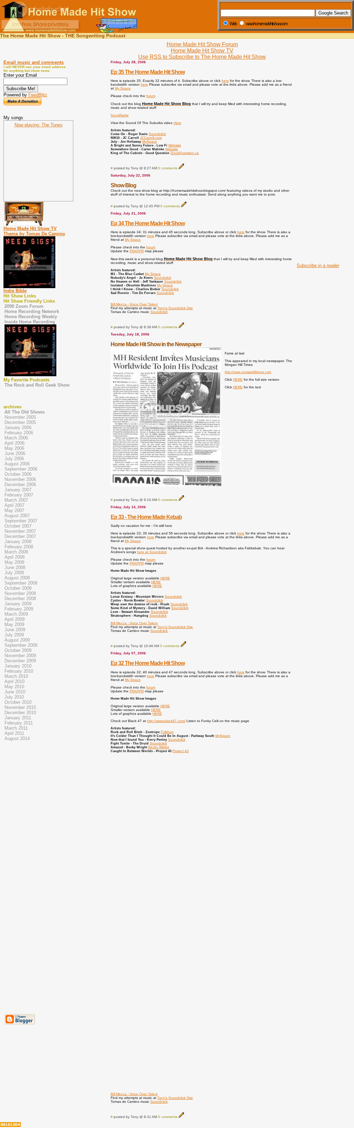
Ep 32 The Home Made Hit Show (148, 663)
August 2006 (17, 463)
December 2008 (20, 598)
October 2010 (17, 702)
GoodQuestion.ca (184, 153)
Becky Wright (158, 747)
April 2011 (14, 733)
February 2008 (18, 546)
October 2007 (17, 526)
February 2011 (18, 723)
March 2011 (16, 728)
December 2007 (20, 536)
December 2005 (20, 422)
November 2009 (20, 655)
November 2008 (20, 593)
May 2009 (14, 624)
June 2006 (14, 453)
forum (150, 96)
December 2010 (20, 712)
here (225, 81)
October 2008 (17, 588)
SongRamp (120, 115)
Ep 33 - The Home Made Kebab (146, 517)
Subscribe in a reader (318, 265)
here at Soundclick (152, 552)
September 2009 (20, 645)
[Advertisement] (316, 154)
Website (174, 145)
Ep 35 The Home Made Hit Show (148, 72)
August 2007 (17, 515)
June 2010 (14, 691)
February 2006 (18, 432)
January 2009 (17, 603)
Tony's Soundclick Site (175, 308)
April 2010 (14, 681)
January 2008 (17, 541)
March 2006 (16, 437)
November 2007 (20, 531)
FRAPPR (137, 251)
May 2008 (14, 562)
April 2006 (14, 443)
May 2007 (14, 510)
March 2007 (16, 500)
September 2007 (20, 520)
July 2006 (14, 458)
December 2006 (20, 484)
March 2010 (16, 676)
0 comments (167, 168)
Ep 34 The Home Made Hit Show (148, 223)
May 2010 (14, 686)
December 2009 (20, 660)
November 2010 (20, 707)
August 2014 (17, 738)
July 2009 (14, 634)
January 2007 (17, 489)
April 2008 (14, 557)
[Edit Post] (181, 168)
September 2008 (20, 583)
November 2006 (20, 479)
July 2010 (14, 697)
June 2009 (14, 629)
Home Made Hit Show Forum (202, 44)
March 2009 (16, 614)
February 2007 (18, 494)
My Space (123, 88)
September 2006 (20, 469)
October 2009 (17, 650)
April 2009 (14, 619)
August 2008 (17, 577)
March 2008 (16, 551)
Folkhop (167, 732)
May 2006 (14, 448)
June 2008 (14, 567)
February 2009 (18, 609)
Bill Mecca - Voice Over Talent (134, 304)
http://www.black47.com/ (166, 721)
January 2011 (17, 717)
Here (177, 123)
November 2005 (20, 417)
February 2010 (18, 671)
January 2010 (17, 666)
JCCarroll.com (151, 138)
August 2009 (17, 640)
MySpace (149, 141)
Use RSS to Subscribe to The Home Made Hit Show (202, 57)
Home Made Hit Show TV (202, 51)
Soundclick (157, 134)
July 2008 (14, 572)
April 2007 (14, 505)
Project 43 (181, 751)
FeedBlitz (37, 94)
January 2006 (17, 427)
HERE (238, 379)
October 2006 (17, 474)
